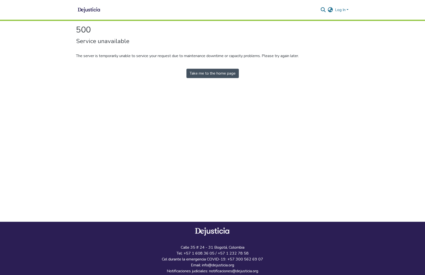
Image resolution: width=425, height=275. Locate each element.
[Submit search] (323, 10)
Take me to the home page (213, 73)
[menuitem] (330, 10)
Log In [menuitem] (340, 10)
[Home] (89, 10)
